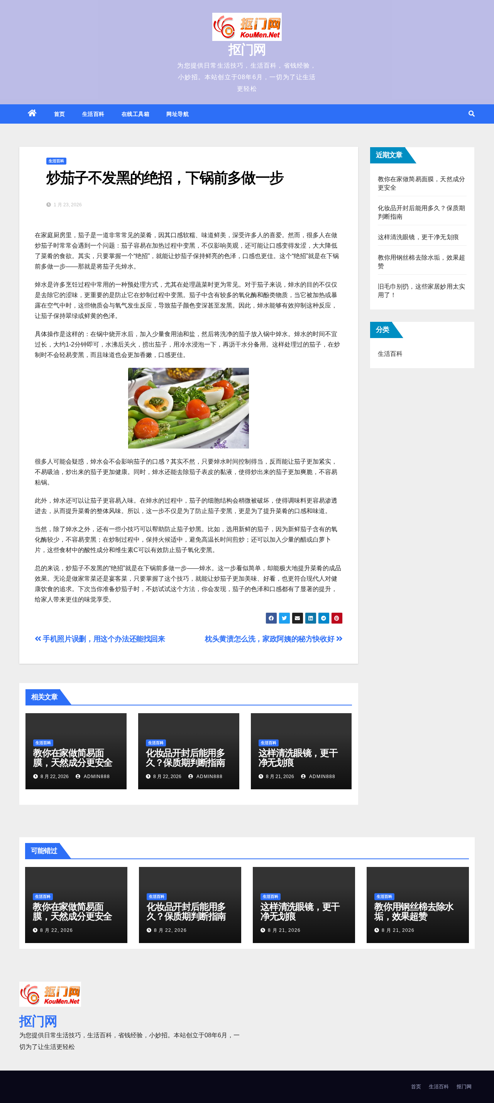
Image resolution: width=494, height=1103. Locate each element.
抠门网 (247, 49)
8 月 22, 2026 (56, 930)
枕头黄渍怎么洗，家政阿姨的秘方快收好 (270, 639)
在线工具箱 (136, 114)
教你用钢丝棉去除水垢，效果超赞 (413, 911)
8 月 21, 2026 (284, 930)
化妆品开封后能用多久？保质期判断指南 (185, 758)
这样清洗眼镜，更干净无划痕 (298, 758)
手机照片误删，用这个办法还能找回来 (103, 639)
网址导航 (177, 114)
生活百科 (93, 114)
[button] (472, 113)
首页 (59, 114)
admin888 (96, 776)
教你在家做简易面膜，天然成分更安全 (72, 758)
